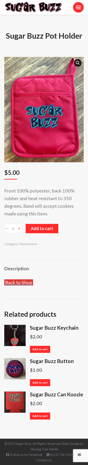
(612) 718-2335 (61, 455)
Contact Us (44, 460)
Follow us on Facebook (26, 455)
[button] (78, 63)
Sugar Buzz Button (52, 361)
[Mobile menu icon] (78, 7)
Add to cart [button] (40, 349)
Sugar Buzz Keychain (54, 328)
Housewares (28, 244)
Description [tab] (16, 268)
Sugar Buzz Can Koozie (56, 394)
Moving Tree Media (44, 449)
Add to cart (42, 228)
